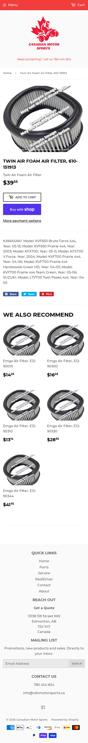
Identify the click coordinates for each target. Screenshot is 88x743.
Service (44, 573)
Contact (44, 585)
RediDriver (44, 579)
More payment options (22, 221)
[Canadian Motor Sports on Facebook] (43, 708)
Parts (44, 567)
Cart (81, 5)
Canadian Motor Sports (31, 719)
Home (7, 73)
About (44, 591)
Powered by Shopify (65, 719)
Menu (13, 5)
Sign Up (77, 663)
